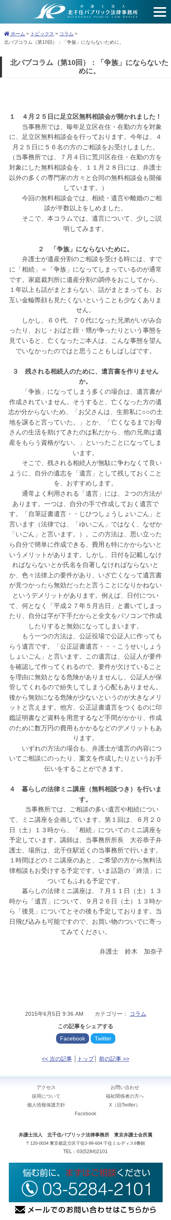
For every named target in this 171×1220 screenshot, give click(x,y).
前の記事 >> (114, 1059)
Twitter (103, 1038)
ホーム (17, 34)
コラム (66, 34)
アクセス (46, 1087)
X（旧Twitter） (124, 1105)
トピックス (42, 34)
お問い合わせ (125, 1087)
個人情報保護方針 (46, 1105)
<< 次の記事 (57, 1059)
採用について (46, 1096)
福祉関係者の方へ (125, 1096)
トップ (85, 1059)
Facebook (72, 1038)
